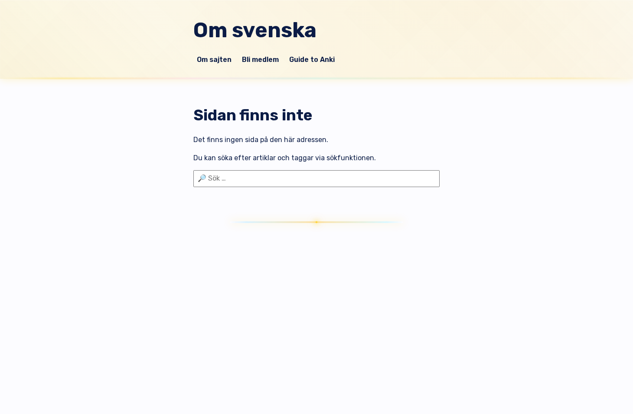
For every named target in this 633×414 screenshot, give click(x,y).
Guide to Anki (312, 59)
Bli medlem (260, 59)
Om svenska (254, 30)
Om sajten (214, 59)
